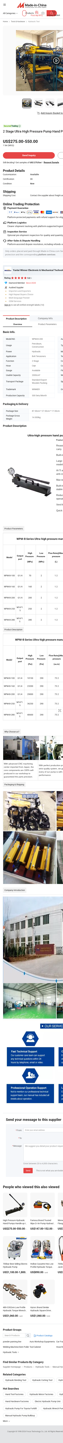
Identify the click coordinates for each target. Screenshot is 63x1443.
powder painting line (12, 1341)
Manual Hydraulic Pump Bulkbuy (20, 1415)
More (5, 1421)
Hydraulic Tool (34, 21)
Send (28, 1170)
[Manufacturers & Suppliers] (31, 5)
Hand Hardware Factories (17, 1401)
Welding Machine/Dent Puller (16, 1346)
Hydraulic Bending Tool (15, 1380)
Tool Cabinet (35, 1346)
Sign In (7, 304)
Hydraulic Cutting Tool (42, 1380)
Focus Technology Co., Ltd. (37, 1431)
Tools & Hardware (18, 21)
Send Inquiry (29, 155)
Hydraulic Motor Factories (41, 1394)
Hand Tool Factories (14, 1394)
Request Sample (51, 162)
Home (5, 21)
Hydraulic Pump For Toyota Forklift (21, 1408)
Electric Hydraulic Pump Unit (48, 1401)
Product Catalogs (44, 1335)
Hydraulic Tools (10, 1352)
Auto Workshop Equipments (42, 1341)
